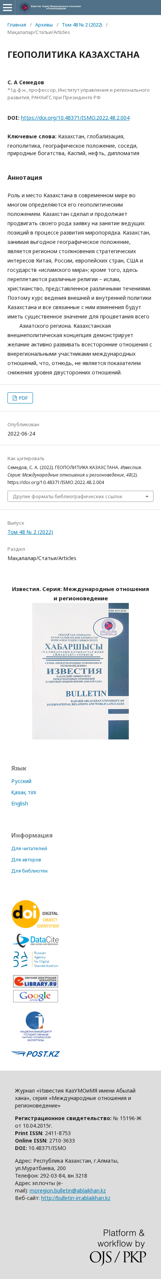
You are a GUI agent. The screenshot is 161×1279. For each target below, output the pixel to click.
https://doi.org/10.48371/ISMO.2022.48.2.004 (75, 117)
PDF (23, 398)
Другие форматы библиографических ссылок (67, 496)
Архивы (44, 24)
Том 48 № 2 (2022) (82, 24)
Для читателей (29, 848)
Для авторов (26, 859)
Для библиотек (29, 870)
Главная (16, 24)
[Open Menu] (7, 7)
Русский (21, 781)
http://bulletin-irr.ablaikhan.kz (75, 1197)
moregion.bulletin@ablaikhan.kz (68, 1190)
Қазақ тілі (23, 792)
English (19, 803)
